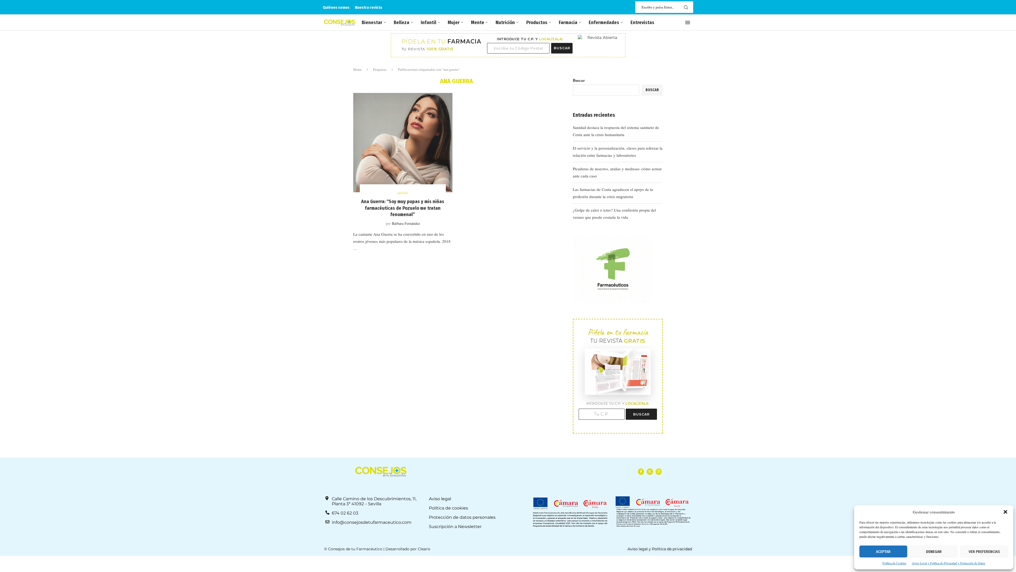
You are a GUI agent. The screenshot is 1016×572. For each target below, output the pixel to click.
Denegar (934, 551)
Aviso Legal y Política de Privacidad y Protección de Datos (948, 563)
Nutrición (505, 22)
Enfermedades (604, 22)
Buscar (579, 80)
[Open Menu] (687, 22)
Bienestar (372, 22)
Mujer (454, 22)
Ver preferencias (984, 551)
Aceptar (883, 551)
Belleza (401, 22)
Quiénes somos (336, 7)
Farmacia (568, 22)
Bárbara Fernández (406, 223)
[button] (1005, 512)
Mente (477, 22)
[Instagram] (659, 471)
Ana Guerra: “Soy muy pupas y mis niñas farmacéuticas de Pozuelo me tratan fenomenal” (402, 208)
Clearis (424, 549)
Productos (536, 22)
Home (357, 69)
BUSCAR (562, 48)
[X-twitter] (650, 471)
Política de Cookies (894, 563)
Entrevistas (642, 22)
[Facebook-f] (641, 471)
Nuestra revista (368, 7)
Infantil (428, 22)
